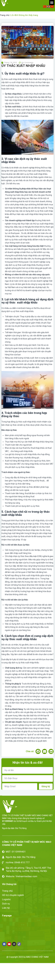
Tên (3, 485)
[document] (27, 485)
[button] (50, 452)
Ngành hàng (7, 500)
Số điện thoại (7, 493)
